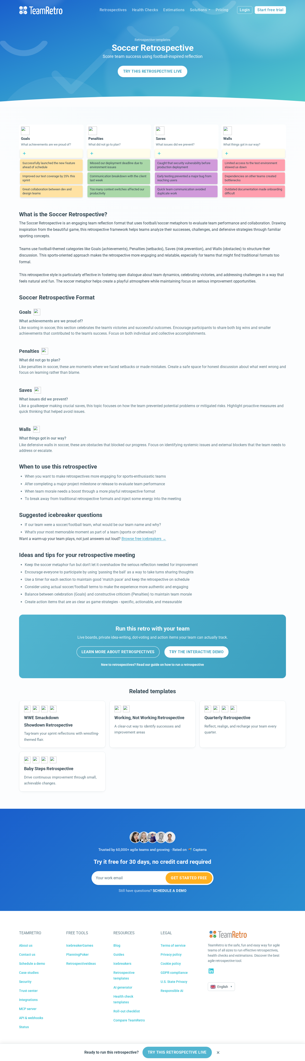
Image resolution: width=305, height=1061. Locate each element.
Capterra (200, 850)
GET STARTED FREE (189, 878)
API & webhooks (31, 1018)
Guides (118, 954)
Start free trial (270, 10)
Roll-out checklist (126, 1011)
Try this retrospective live (152, 71)
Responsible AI (172, 991)
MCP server (27, 1009)
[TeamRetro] (40, 10)
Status (24, 1027)
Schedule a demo (32, 963)
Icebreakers (122, 963)
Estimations (174, 10)
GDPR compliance (174, 973)
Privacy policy (171, 954)
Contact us (27, 954)
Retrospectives (113, 10)
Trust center (28, 991)
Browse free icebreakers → (144, 538)
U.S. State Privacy (174, 982)
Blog (116, 945)
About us (25, 945)
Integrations (28, 1000)
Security (25, 982)
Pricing (222, 10)
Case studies (29, 973)
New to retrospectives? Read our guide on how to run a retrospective (152, 665)
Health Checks (145, 10)
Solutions (198, 10)
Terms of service (173, 945)
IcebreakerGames (79, 945)
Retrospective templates (152, 40)
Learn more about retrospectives (118, 652)
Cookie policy (171, 963)
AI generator (122, 987)
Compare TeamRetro (129, 1020)
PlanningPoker (77, 954)
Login (245, 10)
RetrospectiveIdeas (81, 963)
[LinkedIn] (211, 971)
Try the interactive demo (196, 652)
